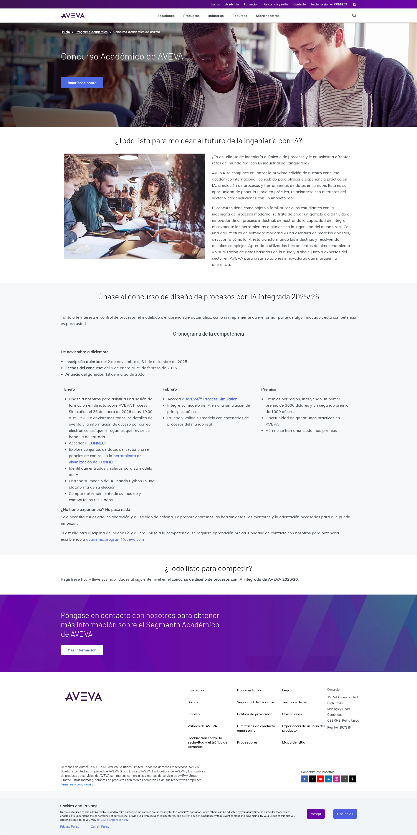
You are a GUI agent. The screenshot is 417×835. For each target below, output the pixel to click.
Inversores (196, 690)
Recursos (239, 15)
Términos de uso (295, 702)
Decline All (345, 814)
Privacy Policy (69, 827)
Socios (215, 4)
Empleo (194, 714)
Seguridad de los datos (256, 702)
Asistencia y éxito (276, 4)
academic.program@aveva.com (115, 539)
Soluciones (166, 15)
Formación (251, 4)
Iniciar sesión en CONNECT (329, 4)
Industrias (216, 15)
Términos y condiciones (77, 784)
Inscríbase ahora (82, 82)
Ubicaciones (292, 714)
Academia (232, 4)
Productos (191, 15)
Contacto (299, 4)
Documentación (249, 690)
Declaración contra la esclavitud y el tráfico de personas (207, 742)
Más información (82, 650)
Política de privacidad (255, 714)
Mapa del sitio (293, 742)
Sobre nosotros (268, 15)
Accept (316, 814)
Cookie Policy (100, 827)
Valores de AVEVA (202, 726)
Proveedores (247, 742)
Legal (286, 690)
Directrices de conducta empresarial (256, 728)
